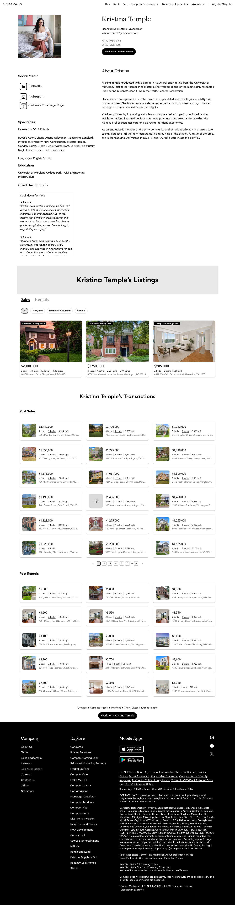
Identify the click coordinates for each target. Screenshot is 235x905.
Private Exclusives (80, 752)
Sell (125, 4)
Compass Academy (82, 802)
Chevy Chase (131, 707)
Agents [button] (196, 4)
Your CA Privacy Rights (139, 784)
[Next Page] (142, 564)
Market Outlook (79, 769)
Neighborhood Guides (83, 824)
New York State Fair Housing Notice (139, 864)
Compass (82, 707)
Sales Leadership (31, 758)
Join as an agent (31, 769)
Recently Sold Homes (83, 862)
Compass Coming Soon (84, 758)
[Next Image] (78, 341)
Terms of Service (186, 772)
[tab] (25, 300)
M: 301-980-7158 (111, 40)
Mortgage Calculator (82, 796)
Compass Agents (99, 707)
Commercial (77, 835)
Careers (26, 774)
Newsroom (27, 791)
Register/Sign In (222, 4)
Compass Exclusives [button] (143, 4)
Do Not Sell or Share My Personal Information (147, 772)
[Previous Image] (23, 341)
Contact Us (28, 780)
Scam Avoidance (139, 776)
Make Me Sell (78, 780)
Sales (25, 299)
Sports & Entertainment (84, 840)
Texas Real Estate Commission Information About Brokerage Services (156, 854)
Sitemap (75, 868)
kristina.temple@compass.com (120, 33)
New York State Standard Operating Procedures (145, 867)
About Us (26, 747)
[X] (212, 753)
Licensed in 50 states (132, 889)
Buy (107, 4)
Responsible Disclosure (164, 776)
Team (24, 752)
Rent (116, 4)
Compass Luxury (80, 785)
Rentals (42, 299)
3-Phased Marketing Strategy (88, 763)
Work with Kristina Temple (119, 51)
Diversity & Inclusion (82, 818)
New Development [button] (173, 4)
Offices (25, 785)
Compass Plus (78, 807)
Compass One (79, 774)
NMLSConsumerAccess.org (177, 886)
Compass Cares (79, 813)
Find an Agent (79, 791)
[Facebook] (212, 745)
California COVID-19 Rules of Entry (192, 780)
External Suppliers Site (83, 857)
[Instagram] (212, 737)
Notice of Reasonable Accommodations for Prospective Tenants (154, 870)
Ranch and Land (80, 851)
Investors (26, 763)
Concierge (76, 747)
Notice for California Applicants (151, 780)
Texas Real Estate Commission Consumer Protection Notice (151, 858)
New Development (81, 829)
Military (74, 846)
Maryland (116, 707)
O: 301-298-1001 (111, 44)
